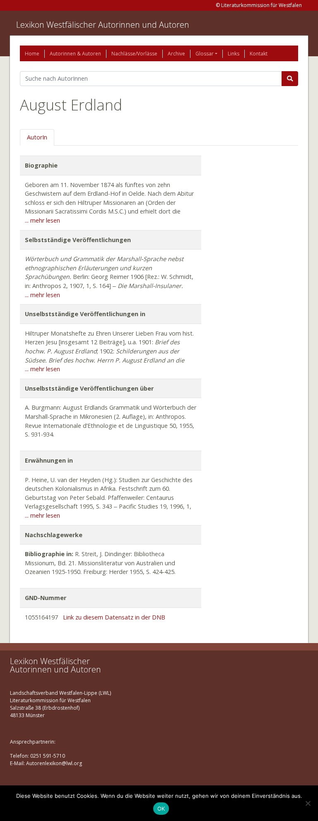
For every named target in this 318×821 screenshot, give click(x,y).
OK (161, 808)
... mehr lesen (42, 220)
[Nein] (308, 803)
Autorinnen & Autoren (75, 53)
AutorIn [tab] (37, 137)
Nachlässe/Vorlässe (134, 53)
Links (233, 53)
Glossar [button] (204, 53)
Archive (176, 53)
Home (32, 53)
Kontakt (258, 53)
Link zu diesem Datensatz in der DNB (114, 617)
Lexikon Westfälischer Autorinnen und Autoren (102, 24)
